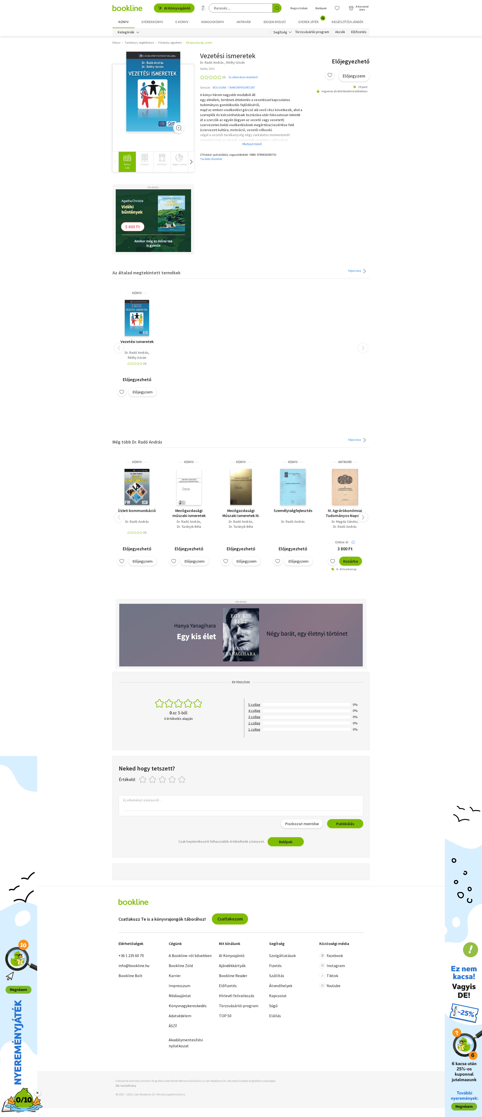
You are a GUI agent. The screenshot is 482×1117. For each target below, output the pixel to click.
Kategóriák (126, 32)
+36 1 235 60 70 (131, 955)
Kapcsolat (278, 995)
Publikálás (345, 823)
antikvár (345, 462)
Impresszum (179, 985)
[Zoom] (178, 127)
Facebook (335, 955)
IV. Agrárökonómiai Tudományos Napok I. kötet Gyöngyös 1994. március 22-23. (345, 513)
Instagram (336, 965)
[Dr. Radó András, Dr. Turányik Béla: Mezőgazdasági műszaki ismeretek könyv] (189, 487)
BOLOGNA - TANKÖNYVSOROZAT (234, 87)
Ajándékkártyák (232, 965)
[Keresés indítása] (276, 8)
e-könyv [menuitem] (181, 22)
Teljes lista (355, 271)
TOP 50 (225, 1015)
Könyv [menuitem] (123, 22)
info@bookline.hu (133, 965)
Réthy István (137, 357)
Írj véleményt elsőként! (243, 77)
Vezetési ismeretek (137, 341)
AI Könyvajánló (177, 8)
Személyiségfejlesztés (293, 510)
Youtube (333, 985)
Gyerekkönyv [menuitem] (152, 22)
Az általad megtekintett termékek (146, 273)
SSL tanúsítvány (125, 1085)
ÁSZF (173, 1025)
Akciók (340, 32)
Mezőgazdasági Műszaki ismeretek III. (241, 513)
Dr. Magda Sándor (344, 521)
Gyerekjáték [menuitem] (311, 20)
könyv (137, 293)
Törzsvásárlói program (312, 32)
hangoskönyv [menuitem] (212, 22)
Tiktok (332, 975)
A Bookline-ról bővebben (190, 955)
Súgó (273, 1005)
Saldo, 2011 (207, 68)
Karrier (175, 975)
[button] (191, 162)
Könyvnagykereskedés (188, 1005)
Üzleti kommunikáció (137, 510)
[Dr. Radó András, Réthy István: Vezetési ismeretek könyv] (153, 91)
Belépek (321, 8)
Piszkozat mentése (302, 823)
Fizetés (275, 965)
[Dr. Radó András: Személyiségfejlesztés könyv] (293, 487)
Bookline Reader (233, 975)
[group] (127, 162)
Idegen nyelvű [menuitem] (275, 22)
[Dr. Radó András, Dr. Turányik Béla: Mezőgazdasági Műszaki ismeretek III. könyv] (241, 487)
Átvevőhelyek (280, 985)
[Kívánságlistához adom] (329, 74)
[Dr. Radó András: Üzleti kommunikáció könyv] (137, 487)
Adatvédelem (180, 1015)
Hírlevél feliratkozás (236, 995)
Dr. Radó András (136, 352)
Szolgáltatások (282, 955)
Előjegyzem (354, 76)
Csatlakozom (230, 919)
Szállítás (276, 975)
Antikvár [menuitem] (243, 22)
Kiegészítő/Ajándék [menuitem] (348, 22)
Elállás (275, 1015)
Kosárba (350, 561)
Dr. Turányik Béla (189, 526)
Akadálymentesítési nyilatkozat (186, 1042)
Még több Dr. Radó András (137, 442)
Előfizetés (359, 32)
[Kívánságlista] (337, 8)
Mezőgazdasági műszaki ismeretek (189, 513)
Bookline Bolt (130, 975)
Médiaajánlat (180, 995)
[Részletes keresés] (203, 8)
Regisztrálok (299, 8)
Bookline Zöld (181, 965)
